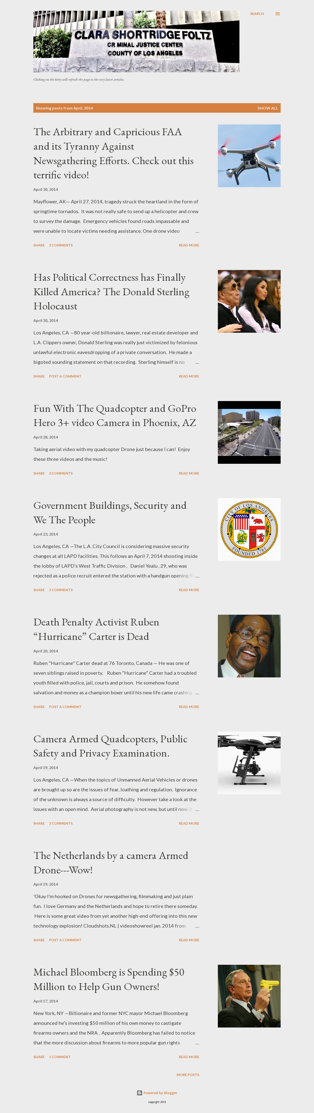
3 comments (61, 245)
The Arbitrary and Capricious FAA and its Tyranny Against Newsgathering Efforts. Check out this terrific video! (113, 153)
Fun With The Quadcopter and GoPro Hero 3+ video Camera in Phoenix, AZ (114, 415)
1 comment (60, 1057)
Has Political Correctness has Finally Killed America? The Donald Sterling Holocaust (111, 291)
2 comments (61, 823)
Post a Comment (65, 376)
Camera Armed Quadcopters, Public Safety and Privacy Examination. (110, 746)
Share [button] (39, 245)
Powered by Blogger (160, 1092)
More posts (188, 1075)
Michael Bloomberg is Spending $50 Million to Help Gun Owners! (108, 979)
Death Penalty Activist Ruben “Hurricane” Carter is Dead (96, 629)
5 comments (61, 590)
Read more (189, 245)
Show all (268, 108)
